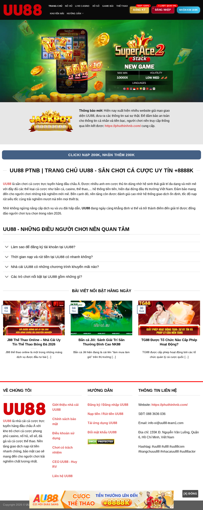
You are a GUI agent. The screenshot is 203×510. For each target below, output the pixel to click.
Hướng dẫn (74, 13)
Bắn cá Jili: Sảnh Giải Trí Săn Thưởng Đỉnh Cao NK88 (101, 342)
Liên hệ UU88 (62, 476)
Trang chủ (55, 6)
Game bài (108, 6)
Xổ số (96, 6)
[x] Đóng (190, 493)
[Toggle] (7, 247)
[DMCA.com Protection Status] (101, 441)
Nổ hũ (68, 6)
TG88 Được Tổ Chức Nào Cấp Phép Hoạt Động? (169, 342)
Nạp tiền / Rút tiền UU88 (105, 414)
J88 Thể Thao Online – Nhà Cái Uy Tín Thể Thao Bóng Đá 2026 (33, 342)
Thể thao (122, 6)
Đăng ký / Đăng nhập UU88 (108, 404)
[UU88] (23, 10)
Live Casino (82, 6)
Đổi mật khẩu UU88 (102, 432)
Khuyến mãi (57, 13)
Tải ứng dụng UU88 (102, 423)
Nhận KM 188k (188, 10)
